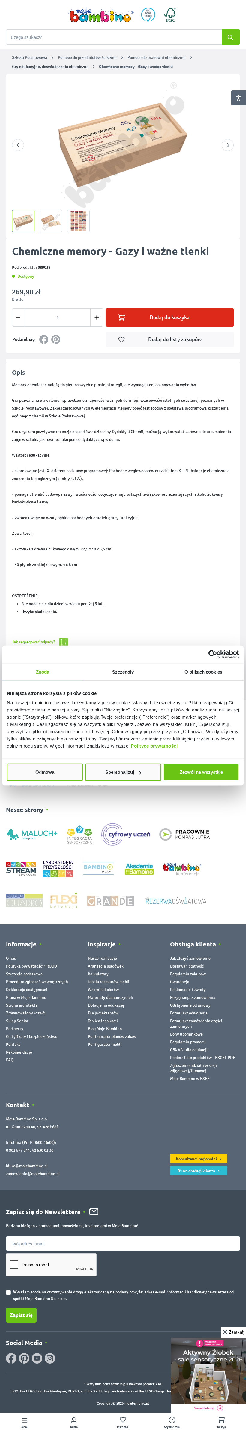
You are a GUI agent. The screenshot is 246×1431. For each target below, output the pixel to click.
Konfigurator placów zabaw (112, 1036)
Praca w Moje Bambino (26, 997)
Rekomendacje (19, 1052)
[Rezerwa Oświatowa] (176, 900)
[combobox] (123, 37)
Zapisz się (21, 1315)
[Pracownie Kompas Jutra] (184, 834)
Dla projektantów (103, 1013)
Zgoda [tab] (43, 671)
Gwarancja (179, 981)
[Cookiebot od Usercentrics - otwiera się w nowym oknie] (213, 654)
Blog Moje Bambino (105, 1028)
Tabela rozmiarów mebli (108, 981)
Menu (24, 1427)
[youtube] (37, 1358)
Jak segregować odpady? (34, 642)
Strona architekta (22, 1005)
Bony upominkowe (186, 1034)
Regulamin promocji (188, 1042)
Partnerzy (14, 1028)
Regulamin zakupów (188, 974)
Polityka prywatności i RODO (31, 966)
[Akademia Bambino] (139, 868)
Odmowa (44, 772)
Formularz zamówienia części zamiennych (196, 1023)
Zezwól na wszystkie (201, 772)
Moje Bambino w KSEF (189, 1078)
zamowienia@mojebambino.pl (33, 1173)
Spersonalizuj (119, 772)
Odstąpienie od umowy (190, 1005)
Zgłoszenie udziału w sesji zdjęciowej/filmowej (193, 1068)
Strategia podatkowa (24, 974)
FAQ (10, 1060)
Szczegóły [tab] (123, 671)
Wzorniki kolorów (103, 989)
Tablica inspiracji (103, 1021)
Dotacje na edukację (106, 1005)
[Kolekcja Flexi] (64, 900)
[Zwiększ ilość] (96, 317)
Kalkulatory (98, 974)
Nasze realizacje (102, 958)
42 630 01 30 (42, 1150)
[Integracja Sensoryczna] (79, 834)
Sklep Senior (17, 1021)
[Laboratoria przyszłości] (58, 868)
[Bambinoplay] (98, 868)
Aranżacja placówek (106, 966)
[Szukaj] (231, 37)
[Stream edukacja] (21, 868)
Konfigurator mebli (105, 1044)
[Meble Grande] (111, 900)
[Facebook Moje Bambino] (11, 1358)
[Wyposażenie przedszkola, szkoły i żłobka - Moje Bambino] (101, 14)
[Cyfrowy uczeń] (126, 834)
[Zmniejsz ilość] (18, 317)
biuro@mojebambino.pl (27, 1166)
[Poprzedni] (18, 145)
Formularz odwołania (189, 1013)
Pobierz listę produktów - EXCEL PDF (202, 1057)
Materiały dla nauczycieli (110, 997)
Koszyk (221, 1427)
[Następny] (228, 145)
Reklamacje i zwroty (188, 989)
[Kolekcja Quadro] (24, 900)
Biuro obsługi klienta (197, 1171)
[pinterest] (24, 1358)
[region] (123, 156)
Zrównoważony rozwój (26, 1013)
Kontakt (13, 1044)
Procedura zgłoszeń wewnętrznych (37, 981)
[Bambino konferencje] (182, 868)
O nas (11, 958)
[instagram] (50, 1358)
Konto (74, 1427)
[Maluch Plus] (32, 834)
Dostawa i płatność (187, 966)
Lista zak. (123, 1427)
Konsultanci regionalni (197, 1159)
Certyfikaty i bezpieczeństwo (31, 1036)
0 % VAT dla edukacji (189, 1049)
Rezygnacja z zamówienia (192, 997)
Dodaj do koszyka (170, 317)
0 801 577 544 (18, 1150)
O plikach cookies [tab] (203, 671)
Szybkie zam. (172, 1427)
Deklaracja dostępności (26, 989)
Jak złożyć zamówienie (190, 958)
